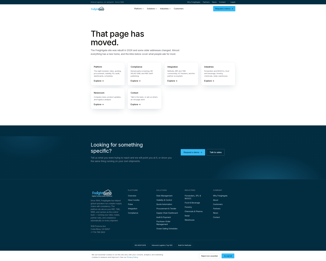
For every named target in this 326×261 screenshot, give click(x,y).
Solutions (151, 8)
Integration (132, 208)
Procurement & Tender (166, 208)
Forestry (188, 207)
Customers (179, 8)
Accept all (228, 256)
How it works (133, 200)
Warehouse (189, 220)
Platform (138, 8)
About (215, 200)
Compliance (133, 213)
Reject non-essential (209, 256)
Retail (187, 216)
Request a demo (224, 8)
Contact (222, 2)
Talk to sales (216, 152)
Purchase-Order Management (163, 222)
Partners (206, 2)
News (214, 2)
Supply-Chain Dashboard (167, 213)
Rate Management (164, 196)
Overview (132, 196)
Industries (164, 8)
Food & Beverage (192, 203)
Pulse (130, 204)
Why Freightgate (193, 2)
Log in (233, 2)
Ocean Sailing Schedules (167, 228)
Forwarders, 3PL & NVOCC (193, 197)
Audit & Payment (163, 217)
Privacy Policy (132, 257)
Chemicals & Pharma (193, 211)
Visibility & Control (164, 200)
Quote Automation (164, 204)
